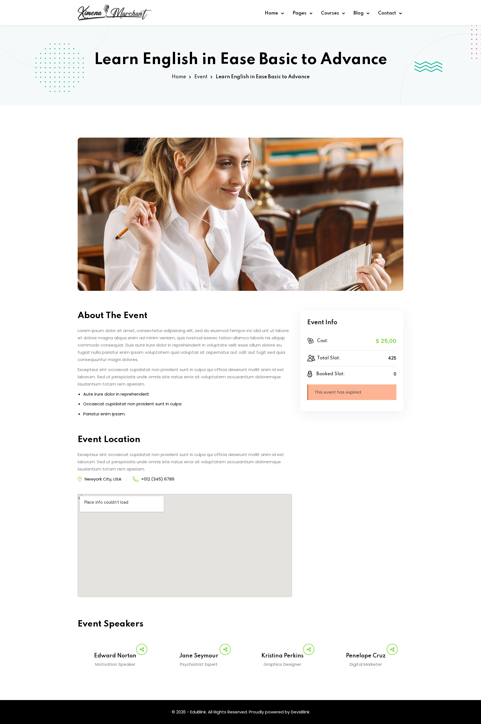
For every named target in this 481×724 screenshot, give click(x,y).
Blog (359, 13)
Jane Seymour (198, 656)
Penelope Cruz (366, 656)
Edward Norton (115, 656)
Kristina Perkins (282, 656)
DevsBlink (300, 712)
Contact (387, 13)
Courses (330, 13)
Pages (299, 13)
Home (271, 13)
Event (200, 76)
